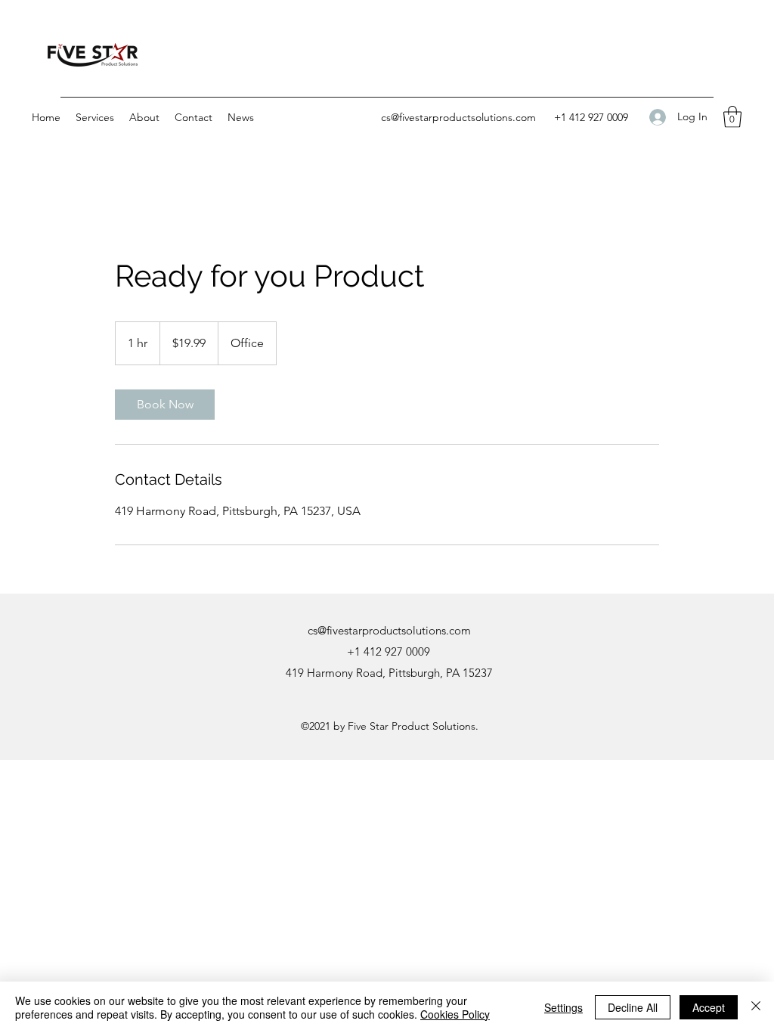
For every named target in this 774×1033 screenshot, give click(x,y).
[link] (165, 404)
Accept (708, 1007)
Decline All (633, 1007)
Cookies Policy (455, 1014)
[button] (95, 117)
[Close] (756, 1007)
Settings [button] (563, 1007)
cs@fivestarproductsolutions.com (458, 117)
